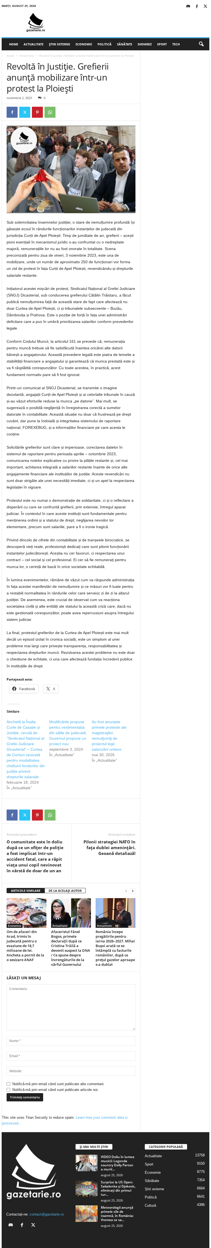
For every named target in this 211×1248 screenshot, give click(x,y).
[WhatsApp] (50, 112)
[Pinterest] (37, 112)
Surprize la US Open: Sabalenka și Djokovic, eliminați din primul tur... (118, 1188)
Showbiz (145, 44)
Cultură (150, 1205)
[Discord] (188, 7)
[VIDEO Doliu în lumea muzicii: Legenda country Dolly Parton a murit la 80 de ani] (87, 1163)
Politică (105, 44)
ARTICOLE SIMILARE (25, 890)
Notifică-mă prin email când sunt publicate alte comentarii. (58, 1084)
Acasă (10, 55)
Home (13, 44)
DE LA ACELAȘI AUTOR (65, 890)
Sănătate (124, 44)
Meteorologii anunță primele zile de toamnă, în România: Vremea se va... (117, 1213)
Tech (176, 44)
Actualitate (33, 44)
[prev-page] (126, 891)
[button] (201, 44)
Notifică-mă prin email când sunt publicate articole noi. (55, 1090)
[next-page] (132, 891)
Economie (84, 44)
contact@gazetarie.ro (47, 1214)
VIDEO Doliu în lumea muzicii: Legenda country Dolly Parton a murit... (117, 1163)
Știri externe (59, 44)
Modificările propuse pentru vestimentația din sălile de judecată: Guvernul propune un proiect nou (68, 733)
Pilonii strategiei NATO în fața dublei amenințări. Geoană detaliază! (109, 847)
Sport (162, 44)
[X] (205, 7)
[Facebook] (196, 7)
